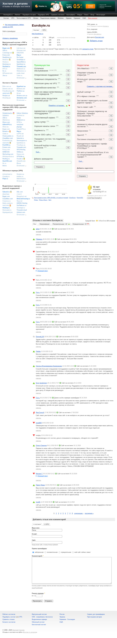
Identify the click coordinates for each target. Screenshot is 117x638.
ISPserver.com (7, 73)
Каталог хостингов (9, 622)
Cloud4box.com (8, 138)
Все (34, 224)
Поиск (86, 15)
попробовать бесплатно (44, 617)
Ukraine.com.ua (22, 95)
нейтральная (39, 552)
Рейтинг (17, 15)
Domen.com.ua (8, 89)
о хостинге (37, 524)
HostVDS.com (7, 161)
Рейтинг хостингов (9, 614)
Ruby (50, 200)
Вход (92, 15)
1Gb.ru (5, 50)
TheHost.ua (20, 91)
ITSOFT (19, 194)
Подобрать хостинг (9, 617)
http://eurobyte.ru (37, 34)
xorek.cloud (20, 73)
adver (38, 229)
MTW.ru (19, 122)
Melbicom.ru (21, 120)
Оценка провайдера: (39, 548)
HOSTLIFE (6, 93)
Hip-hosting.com (8, 154)
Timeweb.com (21, 66)
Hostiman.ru (7, 64)
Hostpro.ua (6, 95)
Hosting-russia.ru (8, 156)
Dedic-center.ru (7, 203)
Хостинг (6, 18)
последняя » (89, 513)
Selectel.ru (20, 138)
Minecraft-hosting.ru (23, 199)
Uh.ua (19, 93)
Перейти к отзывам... (57, 105)
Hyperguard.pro (8, 212)
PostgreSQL (80, 197)
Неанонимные (44, 224)
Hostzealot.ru (7, 210)
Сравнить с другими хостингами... (100, 86)
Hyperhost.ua (21, 86)
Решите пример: (38, 593)
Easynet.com (99, 37)
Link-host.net (21, 48)
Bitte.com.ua (7, 86)
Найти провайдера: (9, 31)
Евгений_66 (40, 336)
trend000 (39, 423)
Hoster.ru (5, 59)
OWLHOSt (20, 53)
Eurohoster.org (7, 140)
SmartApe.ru (21, 59)
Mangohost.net (22, 196)
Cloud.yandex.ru (8, 136)
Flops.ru (5, 179)
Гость (38, 292)
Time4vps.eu (21, 145)
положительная (52, 552)
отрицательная (65, 552)
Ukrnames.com (22, 98)
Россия (62, 614)
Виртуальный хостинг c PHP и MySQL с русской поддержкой (51, 197)
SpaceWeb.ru (21, 62)
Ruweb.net (20, 136)
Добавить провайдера (10, 38)
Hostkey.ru (6, 159)
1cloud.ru (6, 115)
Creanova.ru (7, 201)
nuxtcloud (20, 124)
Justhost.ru (20, 115)
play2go (19, 127)
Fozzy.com (6, 55)
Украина (68, 18)
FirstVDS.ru (6, 145)
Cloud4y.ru (6, 176)
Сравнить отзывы (9, 619)
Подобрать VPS (43, 15)
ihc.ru (4, 71)
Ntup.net (19, 201)
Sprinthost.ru (21, 64)
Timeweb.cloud (22, 210)
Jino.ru (5, 75)
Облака (35, 18)
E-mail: (34, 534)
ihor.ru (5, 165)
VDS (33, 617)
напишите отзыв (87, 49)
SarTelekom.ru (21, 205)
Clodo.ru (5, 134)
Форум (79, 15)
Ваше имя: (36, 528)
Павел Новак (40, 485)
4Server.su (6, 120)
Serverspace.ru (22, 140)
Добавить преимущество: (43, 159)
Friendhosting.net (8, 91)
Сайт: (34, 540)
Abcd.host (6, 194)
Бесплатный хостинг (39, 624)
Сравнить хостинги (57, 15)
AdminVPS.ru (7, 124)
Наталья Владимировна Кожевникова (49, 366)
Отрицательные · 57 (80, 224)
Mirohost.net (21, 89)
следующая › (78, 513)
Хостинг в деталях (15, 3)
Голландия (71, 619)
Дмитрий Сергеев (18, 630)
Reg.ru (19, 55)
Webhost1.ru (21, 69)
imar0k (38, 502)
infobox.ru (20, 176)
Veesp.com (20, 154)
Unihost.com (21, 212)
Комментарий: (37, 556)
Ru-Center (20, 57)
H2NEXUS (6, 152)
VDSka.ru (20, 152)
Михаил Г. (39, 474)
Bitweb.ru (6, 131)
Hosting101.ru (8, 15)
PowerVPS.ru (21, 129)
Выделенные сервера (47, 18)
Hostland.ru (6, 66)
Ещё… (38, 152)
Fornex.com (6, 147)
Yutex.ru (19, 75)
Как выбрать (70, 15)
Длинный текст (42, 271)
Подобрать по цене (29, 15)
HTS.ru (5, 69)
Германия (77, 18)
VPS (12, 18)
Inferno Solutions (22, 113)
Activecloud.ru (7, 174)
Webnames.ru (21, 71)
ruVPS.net (20, 134)
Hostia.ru (5, 62)
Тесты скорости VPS (24, 18)
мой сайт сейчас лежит (82, 552)
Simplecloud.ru (7, 113)
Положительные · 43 (60, 224)
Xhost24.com (21, 161)
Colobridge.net (7, 53)
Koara (19, 118)
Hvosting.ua (6, 98)
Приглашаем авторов (94, 617)
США (84, 18)
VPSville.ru (20, 156)
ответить (38, 234)
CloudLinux (72, 197)
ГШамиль (39, 239)
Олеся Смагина (41, 445)
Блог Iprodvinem (41, 383)
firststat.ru (106, 26)
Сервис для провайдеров (96, 614)
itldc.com (20, 192)
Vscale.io (20, 159)
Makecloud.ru (21, 179)
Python (36, 200)
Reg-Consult (40, 412)
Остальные (20, 78)
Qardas (38, 351)
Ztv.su (19, 163)
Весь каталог (92, 18)
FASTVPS (6, 143)
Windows (61, 18)
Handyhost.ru (7, 57)
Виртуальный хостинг (39, 614)
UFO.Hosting (21, 149)
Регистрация (100, 15)
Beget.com (6, 48)
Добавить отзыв (96, 41)
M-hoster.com (21, 50)
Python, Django (43, 200)
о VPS (46, 524)
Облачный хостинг (38, 622)
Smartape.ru (21, 208)
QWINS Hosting (22, 203)
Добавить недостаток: (85, 168)
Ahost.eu (5, 127)
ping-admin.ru (97, 34)
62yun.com (6, 122)
